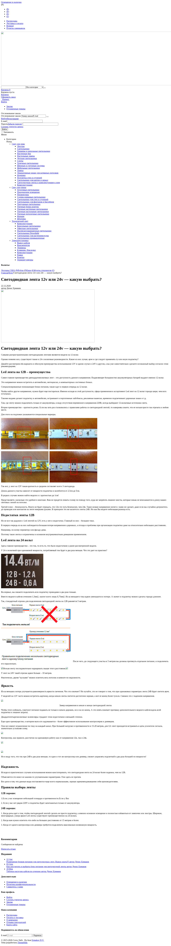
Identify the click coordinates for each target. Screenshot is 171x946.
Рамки (20, 255)
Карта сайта (11, 925)
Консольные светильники (29, 226)
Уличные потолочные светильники (33, 214)
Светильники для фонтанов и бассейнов (35, 202)
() (7, 11)
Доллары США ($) (9, 270)
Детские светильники (27, 158)
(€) (7, 14)
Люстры (21, 146)
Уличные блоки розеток (28, 207)
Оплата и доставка (14, 917)
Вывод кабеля (23, 243)
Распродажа (11, 21)
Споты (20, 161)
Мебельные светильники (28, 168)
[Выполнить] (47, 116)
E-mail (4, 121)
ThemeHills (22, 942)
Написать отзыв (8, 849)
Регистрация (12, 118)
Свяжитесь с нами (14, 887)
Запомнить (9, 132)
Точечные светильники (27, 163)
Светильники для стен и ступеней (32, 199)
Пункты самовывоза (15, 28)
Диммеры (21, 248)
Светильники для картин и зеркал (32, 180)
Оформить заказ (8, 97)
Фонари (20, 216)
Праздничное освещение (28, 192)
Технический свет (20, 221)
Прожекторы (23, 194)
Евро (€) (30, 270)
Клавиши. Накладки (26, 250)
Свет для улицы (19, 187)
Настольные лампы (26, 156)
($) (7, 9)
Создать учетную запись (12, 127)
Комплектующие (24, 185)
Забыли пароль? (15, 124)
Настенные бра (24, 153)
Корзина (5, 94)
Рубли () (22, 270)
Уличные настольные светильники (33, 211)
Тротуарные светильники (28, 204)
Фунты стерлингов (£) (44, 270)
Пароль (4, 124)
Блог (11, 273)
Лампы (20, 170)
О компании (12, 920)
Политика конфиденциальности (21, 884)
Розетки (20, 257)
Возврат (10, 26)
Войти (4, 118)
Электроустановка (20, 240)
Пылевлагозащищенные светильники (34, 231)
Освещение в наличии (11, 2)
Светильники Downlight (28, 233)
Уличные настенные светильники (32, 209)
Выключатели (23, 245)
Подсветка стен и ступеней (29, 178)
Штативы (21, 219)
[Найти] (45, 87)
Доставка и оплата (14, 23)
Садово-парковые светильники (31, 197)
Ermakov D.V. (38, 940)
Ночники (21, 175)
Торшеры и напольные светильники (33, 151)
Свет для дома (18, 144)
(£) (7, 16)
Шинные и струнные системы (31, 166)
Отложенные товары (15, 109)
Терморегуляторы (25, 260)
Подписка (37, 935)
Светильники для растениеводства (33, 236)
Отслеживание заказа (11, 116)
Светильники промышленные (30, 238)
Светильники (23, 149)
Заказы (9, 106)
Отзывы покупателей (16, 922)
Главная (4, 273)
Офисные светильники (27, 228)
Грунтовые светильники (28, 190)
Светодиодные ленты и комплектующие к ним (38, 182)
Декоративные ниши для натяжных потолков (37, 173)
